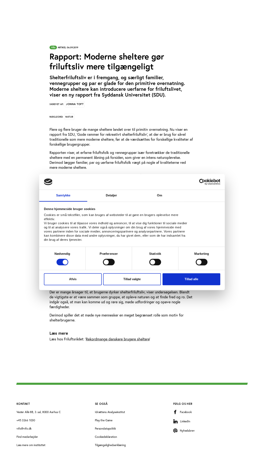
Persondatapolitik (105, 428)
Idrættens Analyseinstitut (110, 412)
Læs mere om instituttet (30, 445)
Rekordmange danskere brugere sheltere (118, 338)
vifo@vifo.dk (24, 428)
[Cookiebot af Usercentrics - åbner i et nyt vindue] (202, 182)
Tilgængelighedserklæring (110, 445)
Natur (69, 116)
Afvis (73, 279)
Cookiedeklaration (106, 437)
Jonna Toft (75, 104)
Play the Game (103, 420)
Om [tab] (159, 195)
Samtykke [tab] (63, 195)
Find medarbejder (27, 437)
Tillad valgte (132, 279)
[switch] (109, 262)
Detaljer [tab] (111, 195)
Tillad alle (191, 279)
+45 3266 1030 (25, 420)
